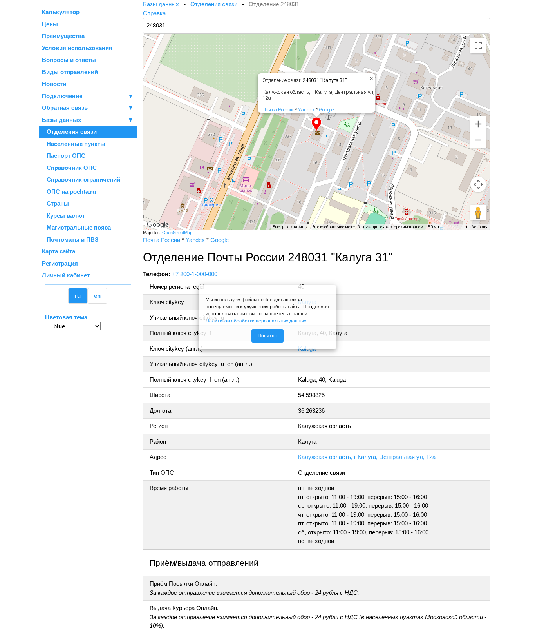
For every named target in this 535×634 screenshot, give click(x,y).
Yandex (306, 110)
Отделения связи (69, 131)
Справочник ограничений (81, 179)
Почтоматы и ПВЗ (70, 239)
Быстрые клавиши (290, 227)
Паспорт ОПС (63, 155)
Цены (50, 24)
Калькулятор (61, 12)
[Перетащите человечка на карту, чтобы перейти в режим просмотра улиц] (478, 212)
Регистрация (60, 263)
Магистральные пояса (76, 227)
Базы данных (61, 120)
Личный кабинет (66, 275)
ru (78, 295)
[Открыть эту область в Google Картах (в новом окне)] (158, 225)
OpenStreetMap (177, 232)
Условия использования (77, 48)
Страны (55, 203)
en (97, 295)
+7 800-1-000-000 (194, 274)
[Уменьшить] (478, 140)
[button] (316, 124)
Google (326, 110)
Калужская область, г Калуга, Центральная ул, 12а (367, 457)
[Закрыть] (369, 76)
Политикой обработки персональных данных (256, 321)
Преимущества (63, 36)
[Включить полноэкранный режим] (478, 45)
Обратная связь (88, 107)
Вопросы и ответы (69, 59)
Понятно (267, 336)
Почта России (278, 110)
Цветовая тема (66, 317)
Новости (54, 83)
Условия (480, 227)
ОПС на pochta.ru (69, 191)
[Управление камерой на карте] (478, 184)
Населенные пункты (73, 143)
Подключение (88, 96)
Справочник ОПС (69, 167)
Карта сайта (58, 251)
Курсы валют (63, 215)
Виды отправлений (70, 72)
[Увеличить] (478, 124)
